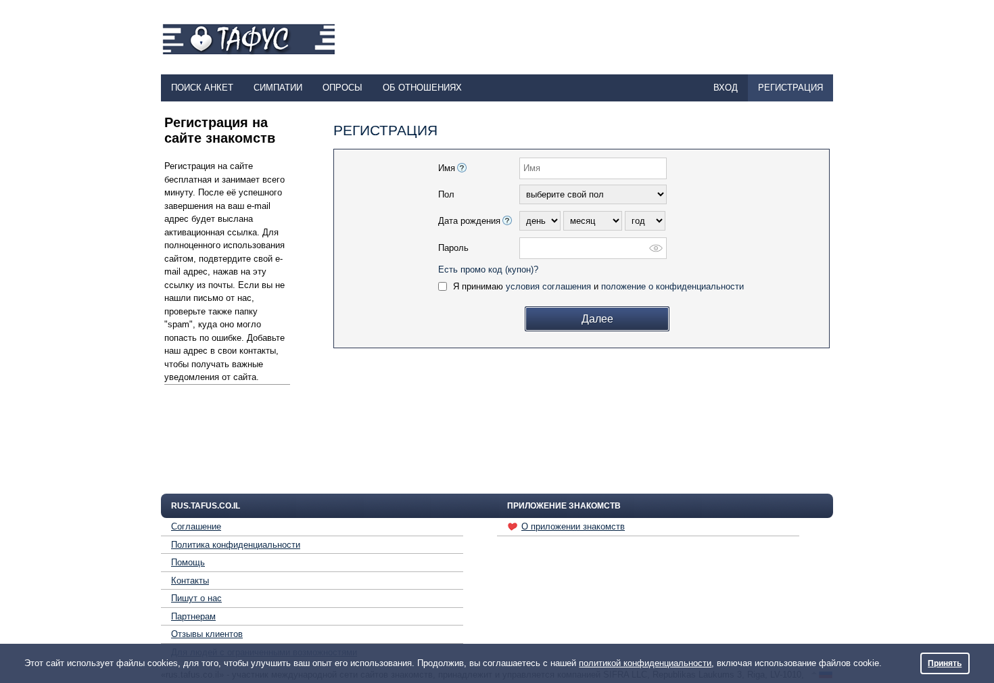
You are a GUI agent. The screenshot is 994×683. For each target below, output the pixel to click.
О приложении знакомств (573, 526)
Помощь (188, 562)
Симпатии (278, 88)
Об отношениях (422, 88)
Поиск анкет (202, 88)
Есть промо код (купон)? (488, 269)
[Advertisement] (586, 37)
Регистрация (790, 88)
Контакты (190, 580)
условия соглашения (548, 286)
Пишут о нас (196, 598)
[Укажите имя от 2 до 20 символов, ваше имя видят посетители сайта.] (462, 167)
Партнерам (193, 616)
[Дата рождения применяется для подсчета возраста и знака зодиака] (507, 220)
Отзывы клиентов (207, 634)
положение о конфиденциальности (672, 286)
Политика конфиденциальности (235, 545)
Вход (725, 88)
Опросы (342, 88)
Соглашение (196, 526)
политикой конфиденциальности (645, 663)
